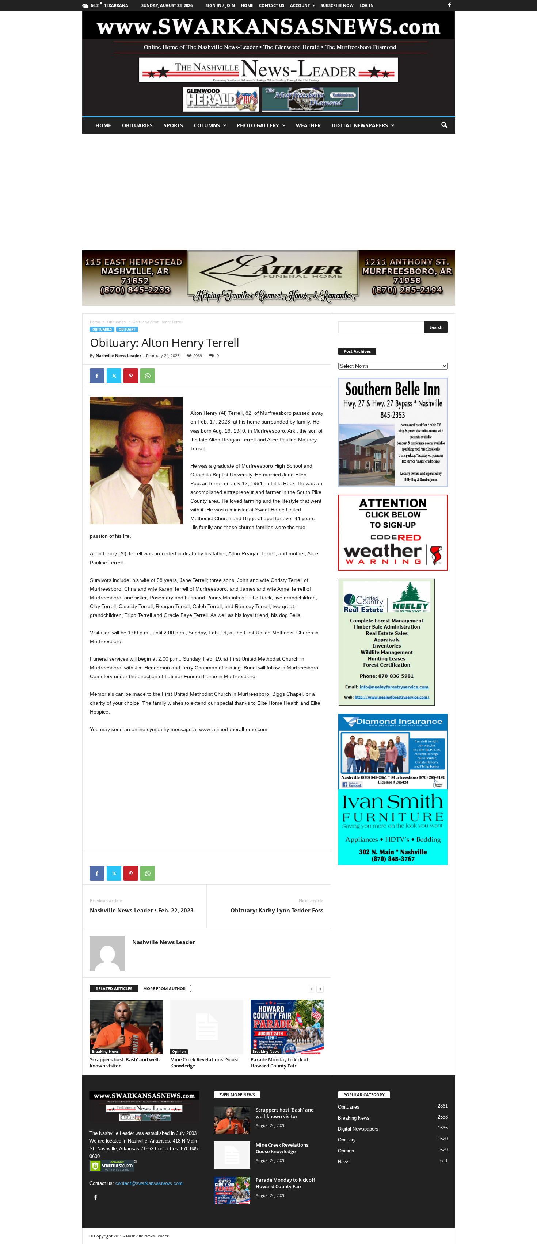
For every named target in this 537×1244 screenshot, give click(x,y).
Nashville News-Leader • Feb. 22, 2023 (142, 910)
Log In (366, 5)
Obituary (127, 329)
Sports (173, 125)
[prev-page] (311, 989)
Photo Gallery (258, 125)
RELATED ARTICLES (114, 988)
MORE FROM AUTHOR (164, 988)
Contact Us (271, 5)
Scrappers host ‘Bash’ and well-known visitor (125, 1062)
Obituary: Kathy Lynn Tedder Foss (277, 910)
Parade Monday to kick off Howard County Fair (280, 1062)
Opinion (179, 1051)
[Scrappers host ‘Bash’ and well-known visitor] (126, 1027)
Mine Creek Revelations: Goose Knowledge (204, 1062)
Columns (207, 125)
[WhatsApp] (147, 375)
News (344, 1161)
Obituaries (137, 125)
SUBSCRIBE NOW (337, 5)
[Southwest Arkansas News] (268, 63)
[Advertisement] (268, 188)
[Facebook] (449, 5)
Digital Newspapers (360, 125)
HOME (247, 5)
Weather (308, 125)
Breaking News (105, 1051)
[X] (114, 375)
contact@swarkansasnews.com (149, 1183)
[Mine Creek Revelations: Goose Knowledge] (206, 1027)
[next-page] (320, 989)
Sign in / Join (220, 5)
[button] (444, 125)
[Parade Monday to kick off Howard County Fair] (287, 1027)
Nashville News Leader (118, 355)
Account (300, 5)
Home (103, 125)
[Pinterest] (130, 375)
